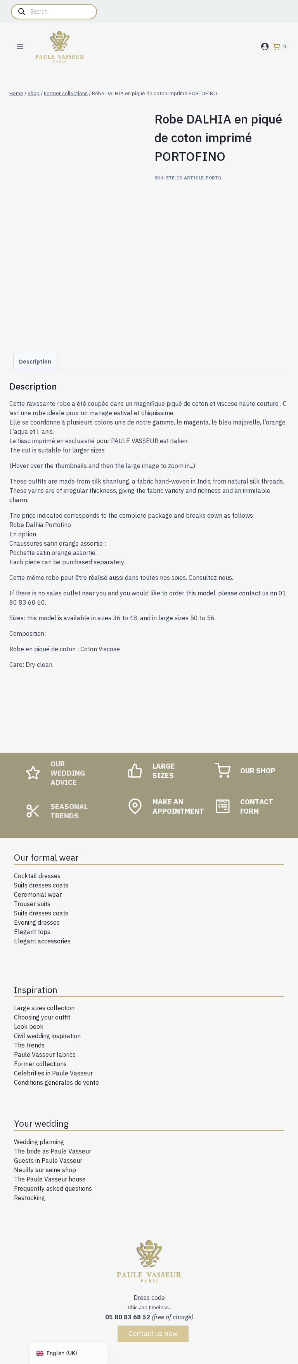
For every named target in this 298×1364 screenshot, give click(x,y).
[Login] (265, 46)
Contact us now (153, 1333)
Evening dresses (37, 922)
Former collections (40, 1064)
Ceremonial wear (38, 894)
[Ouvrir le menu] (20, 46)
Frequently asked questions (53, 1188)
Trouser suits (32, 904)
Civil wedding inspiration (47, 1036)
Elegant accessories (42, 941)
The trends (29, 1045)
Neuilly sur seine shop (45, 1170)
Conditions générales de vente (56, 1082)
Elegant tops (32, 932)
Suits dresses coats (41, 885)
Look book (28, 1026)
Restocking (29, 1198)
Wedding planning (39, 1142)
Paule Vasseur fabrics (45, 1054)
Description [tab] (35, 361)
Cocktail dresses (37, 876)
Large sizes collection (44, 1008)
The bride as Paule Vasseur (52, 1151)
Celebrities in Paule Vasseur (53, 1073)
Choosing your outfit (42, 1017)
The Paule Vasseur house (50, 1179)
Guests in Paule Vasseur (48, 1160)
